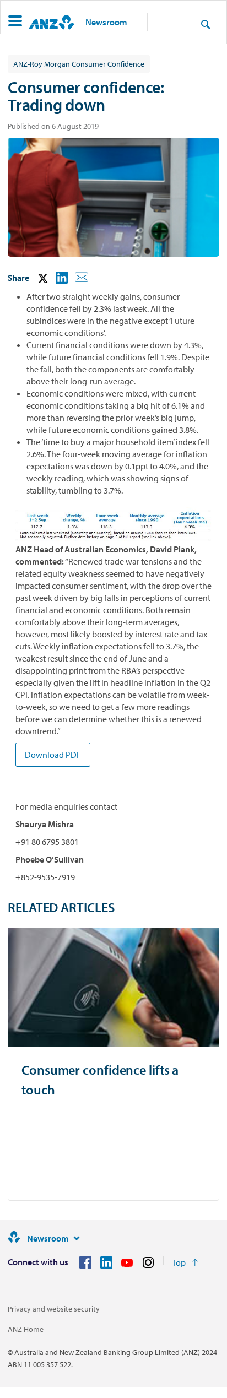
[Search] (205, 23)
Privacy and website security (54, 1309)
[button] (15, 22)
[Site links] (76, 1238)
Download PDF (53, 754)
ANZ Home (26, 1329)
